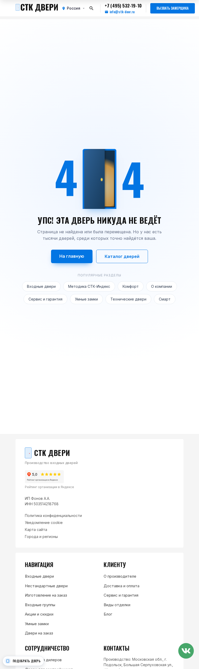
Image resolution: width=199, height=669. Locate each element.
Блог (108, 614)
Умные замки (86, 299)
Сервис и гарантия (45, 299)
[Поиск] (91, 8)
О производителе (120, 576)
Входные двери (41, 286)
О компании (161, 286)
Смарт (164, 299)
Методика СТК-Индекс (89, 286)
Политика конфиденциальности (53, 515)
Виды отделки (117, 604)
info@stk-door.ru (122, 11)
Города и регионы (41, 536)
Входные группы (40, 604)
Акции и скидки (39, 614)
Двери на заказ (39, 633)
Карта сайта (36, 529)
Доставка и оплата (121, 585)
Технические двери (128, 299)
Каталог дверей (122, 256)
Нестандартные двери (46, 585)
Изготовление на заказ (46, 595)
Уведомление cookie (44, 522)
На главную (71, 256)
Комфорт (131, 286)
